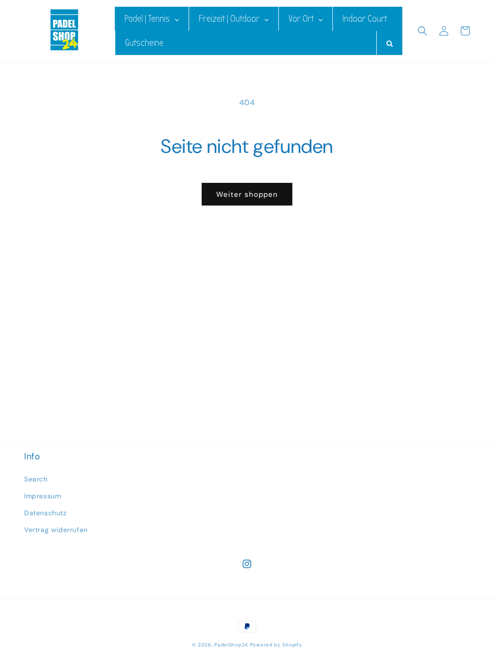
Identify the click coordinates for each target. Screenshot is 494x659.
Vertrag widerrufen (56, 529)
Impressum (42, 496)
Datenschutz (45, 512)
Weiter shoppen (247, 194)
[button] (422, 30)
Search (36, 479)
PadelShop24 (231, 645)
